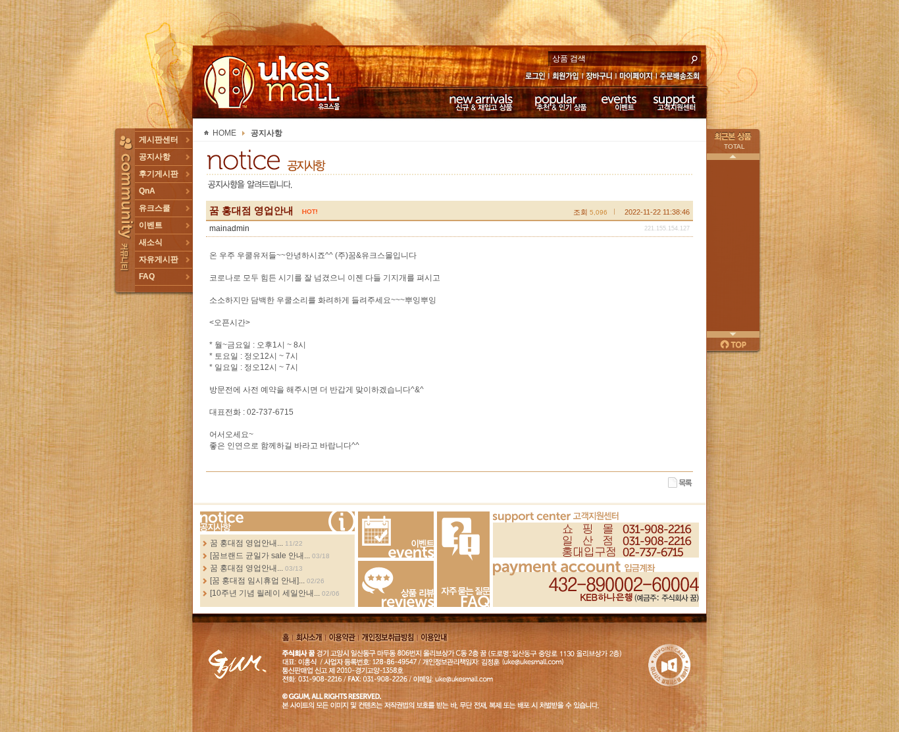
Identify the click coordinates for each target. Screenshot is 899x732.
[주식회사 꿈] (237, 662)
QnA (147, 191)
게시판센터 (158, 139)
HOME (224, 133)
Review (396, 584)
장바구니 (599, 77)
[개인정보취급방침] (387, 637)
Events (396, 534)
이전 (733, 156)
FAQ (147, 276)
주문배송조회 (681, 77)
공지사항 (154, 156)
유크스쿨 (154, 208)
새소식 (151, 242)
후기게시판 (158, 173)
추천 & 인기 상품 (559, 102)
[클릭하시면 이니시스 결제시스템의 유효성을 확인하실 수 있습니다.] (669, 666)
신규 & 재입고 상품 (479, 102)
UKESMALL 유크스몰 (273, 82)
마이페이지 (636, 77)
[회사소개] (309, 637)
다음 (733, 334)
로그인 (534, 77)
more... (277, 521)
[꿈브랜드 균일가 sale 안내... (260, 555)
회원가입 (566, 77)
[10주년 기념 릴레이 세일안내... (265, 593)
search (694, 58)
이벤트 (619, 102)
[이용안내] (433, 637)
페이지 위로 (733, 344)
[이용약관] (342, 637)
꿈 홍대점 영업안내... (246, 543)
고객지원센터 (675, 102)
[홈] (286, 637)
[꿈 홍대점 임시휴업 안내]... (257, 580)
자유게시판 (158, 259)
